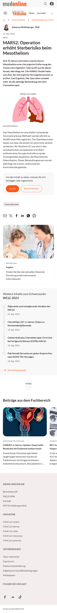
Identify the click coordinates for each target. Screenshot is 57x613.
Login (12, 188)
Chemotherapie (11, 204)
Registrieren (31, 188)
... (52, 13)
